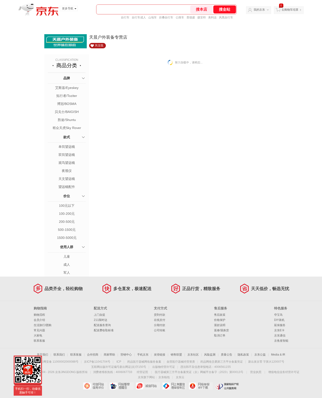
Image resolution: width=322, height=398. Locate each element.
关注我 (99, 45)
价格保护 (219, 320)
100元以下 (66, 205)
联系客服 (39, 340)
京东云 (180, 377)
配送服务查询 (102, 325)
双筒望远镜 (66, 155)
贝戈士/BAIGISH (67, 112)
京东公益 (260, 354)
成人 (66, 264)
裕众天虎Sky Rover (67, 128)
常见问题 (39, 330)
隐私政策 (243, 354)
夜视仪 (67, 171)
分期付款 (159, 325)
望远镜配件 (66, 187)
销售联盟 (176, 354)
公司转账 (159, 330)
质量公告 (226, 354)
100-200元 (67, 214)
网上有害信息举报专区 (174, 386)
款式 (66, 137)
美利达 (212, 17)
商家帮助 (109, 354)
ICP (118, 361)
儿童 (66, 256)
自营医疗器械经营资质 (181, 361)
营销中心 (126, 354)
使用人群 (66, 247)
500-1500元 (67, 230)
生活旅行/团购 (42, 325)
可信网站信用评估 (95, 386)
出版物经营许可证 (163, 367)
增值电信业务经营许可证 (283, 372)
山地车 (152, 17)
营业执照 (255, 372)
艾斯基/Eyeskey (66, 88)
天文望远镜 (66, 179)
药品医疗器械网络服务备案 (144, 361)
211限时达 (100, 320)
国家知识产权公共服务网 (227, 386)
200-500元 (67, 222)
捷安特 (201, 17)
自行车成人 (139, 17)
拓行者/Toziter (66, 96)
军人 (66, 272)
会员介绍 (39, 320)
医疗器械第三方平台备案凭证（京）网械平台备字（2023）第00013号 (199, 372)
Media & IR (278, 354)
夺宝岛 (278, 314)
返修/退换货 (221, 330)
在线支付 (159, 320)
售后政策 (219, 314)
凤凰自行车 (226, 17)
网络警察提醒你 (121, 386)
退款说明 (219, 325)
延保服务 (279, 325)
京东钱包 (164, 377)
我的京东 (259, 9)
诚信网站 (148, 386)
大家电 (38, 335)
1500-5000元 (67, 238)
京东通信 (279, 335)
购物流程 (39, 314)
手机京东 (143, 354)
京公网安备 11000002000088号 (58, 361)
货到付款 (159, 314)
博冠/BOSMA (66, 104)
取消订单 (219, 335)
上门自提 (99, 314)
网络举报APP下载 (201, 386)
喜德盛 (190, 17)
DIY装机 (279, 320)
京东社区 (193, 354)
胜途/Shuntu (67, 120)
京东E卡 (279, 330)
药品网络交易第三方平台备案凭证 (221, 361)
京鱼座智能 (281, 340)
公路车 (180, 17)
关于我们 (42, 354)
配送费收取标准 (104, 330)
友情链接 (159, 354)
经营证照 (142, 372)
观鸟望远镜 (66, 163)
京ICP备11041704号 (97, 361)
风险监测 (209, 354)
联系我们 (59, 354)
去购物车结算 (289, 9)
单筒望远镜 (66, 147)
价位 (66, 196)
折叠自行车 (166, 17)
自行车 (125, 17)
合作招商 (92, 354)
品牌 (66, 78)
